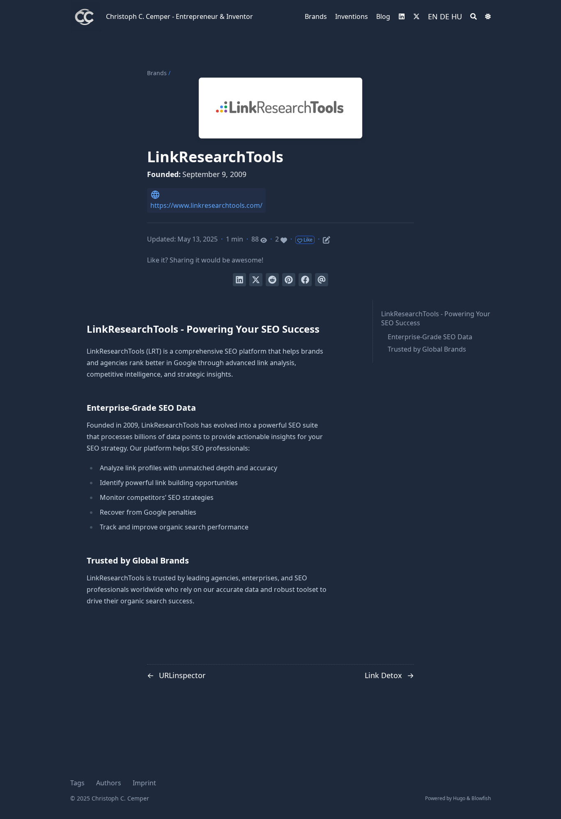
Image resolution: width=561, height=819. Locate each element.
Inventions (351, 16)
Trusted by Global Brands (427, 349)
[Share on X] (255, 279)
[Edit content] (326, 239)
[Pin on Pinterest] (288, 279)
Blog (383, 16)
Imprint (144, 782)
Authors (108, 782)
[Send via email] (321, 279)
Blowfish (481, 798)
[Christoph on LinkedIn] (401, 16)
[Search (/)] (473, 16)
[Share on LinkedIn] (239, 279)
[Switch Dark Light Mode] (488, 16)
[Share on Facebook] (305, 279)
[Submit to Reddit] (272, 279)
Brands (316, 16)
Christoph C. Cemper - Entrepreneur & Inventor (179, 16)
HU (456, 16)
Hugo (459, 798)
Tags (77, 782)
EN (433, 16)
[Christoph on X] (416, 16)
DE (444, 16)
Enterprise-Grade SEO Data (430, 336)
